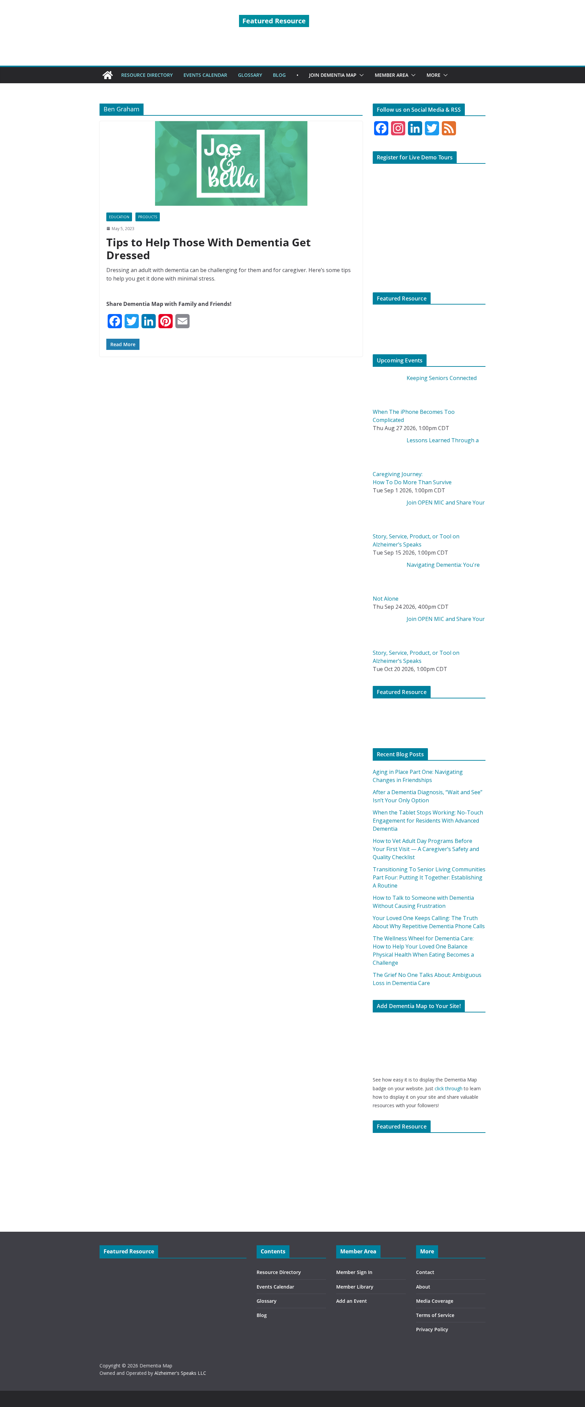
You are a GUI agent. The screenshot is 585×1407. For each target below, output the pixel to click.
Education (119, 217)
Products (147, 217)
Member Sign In (354, 1272)
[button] (360, 75)
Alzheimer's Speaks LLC (180, 1373)
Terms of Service (435, 1315)
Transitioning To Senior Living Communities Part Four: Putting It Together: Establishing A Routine (429, 877)
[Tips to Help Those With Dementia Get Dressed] (231, 163)
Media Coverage (434, 1301)
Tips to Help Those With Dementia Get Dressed (208, 248)
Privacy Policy (432, 1329)
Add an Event (351, 1301)
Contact (425, 1272)
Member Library (354, 1286)
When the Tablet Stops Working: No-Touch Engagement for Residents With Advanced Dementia (428, 820)
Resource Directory (279, 1272)
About (423, 1286)
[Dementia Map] (108, 75)
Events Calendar (275, 1286)
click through (448, 1088)
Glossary (267, 1301)
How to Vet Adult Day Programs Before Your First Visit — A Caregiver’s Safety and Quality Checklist (426, 849)
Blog (262, 1315)
